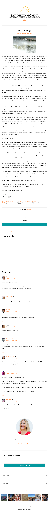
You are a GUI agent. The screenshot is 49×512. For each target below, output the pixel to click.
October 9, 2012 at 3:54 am (11, 311)
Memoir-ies (24, 33)
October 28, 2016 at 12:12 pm (12, 358)
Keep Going (34, 201)
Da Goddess (8, 372)
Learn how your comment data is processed (28, 268)
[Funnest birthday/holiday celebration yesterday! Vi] (38, 497)
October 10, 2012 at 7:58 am (11, 340)
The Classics (29, 33)
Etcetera (19, 33)
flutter (7, 276)
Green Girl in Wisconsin (10, 338)
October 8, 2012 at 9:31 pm (11, 297)
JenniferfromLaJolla (10, 309)
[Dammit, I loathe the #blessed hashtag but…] (4, 497)
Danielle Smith (9, 296)
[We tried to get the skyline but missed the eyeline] (11, 497)
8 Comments (28, 209)
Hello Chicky (28, 509)
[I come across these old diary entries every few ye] (24, 497)
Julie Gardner (8, 399)
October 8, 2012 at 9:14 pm (11, 278)
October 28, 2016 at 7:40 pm (11, 373)
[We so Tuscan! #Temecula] (31, 497)
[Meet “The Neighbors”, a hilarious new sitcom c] (45, 497)
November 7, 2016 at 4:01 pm (12, 401)
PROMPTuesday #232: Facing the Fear (23, 201)
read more (27, 439)
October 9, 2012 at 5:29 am (11, 326)
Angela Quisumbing (10, 356)
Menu (25, 2)
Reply (3, 292)
